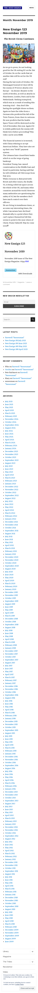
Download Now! (10, 270)
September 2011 (11, 871)
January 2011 (10, 895)
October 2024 (10, 422)
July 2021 (8, 536)
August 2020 (10, 569)
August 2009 (10, 939)
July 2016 (8, 701)
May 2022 (9, 507)
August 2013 (10, 804)
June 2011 (9, 880)
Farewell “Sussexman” (14, 337)
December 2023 (11, 451)
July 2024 (9, 431)
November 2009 (11, 933)
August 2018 (10, 627)
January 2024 (10, 448)
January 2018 (10, 648)
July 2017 (8, 666)
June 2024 (9, 434)
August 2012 (10, 839)
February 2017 (11, 680)
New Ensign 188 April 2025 (16, 349)
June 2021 (9, 539)
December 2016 (11, 686)
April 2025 (9, 410)
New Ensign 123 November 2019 (15, 31)
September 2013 (11, 801)
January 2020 (10, 589)
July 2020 (9, 572)
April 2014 (9, 780)
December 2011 (11, 862)
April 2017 (9, 674)
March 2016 (10, 713)
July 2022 (9, 501)
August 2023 (10, 463)
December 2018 (11, 619)
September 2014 (11, 765)
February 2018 (11, 645)
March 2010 (10, 924)
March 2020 (10, 583)
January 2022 (10, 519)
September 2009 (12, 936)
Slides (5, 972)
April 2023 (9, 475)
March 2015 (10, 748)
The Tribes (7, 962)
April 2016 (9, 710)
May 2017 (9, 671)
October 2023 (10, 457)
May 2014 (9, 777)
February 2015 (11, 751)
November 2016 (11, 689)
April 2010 (9, 921)
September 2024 (12, 425)
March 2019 (10, 616)
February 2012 (11, 856)
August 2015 (10, 733)
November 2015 (11, 724)
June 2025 (9, 404)
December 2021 (11, 522)
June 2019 (9, 607)
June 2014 (9, 774)
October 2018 (10, 622)
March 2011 (9, 889)
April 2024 (9, 440)
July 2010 (8, 912)
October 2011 (10, 868)
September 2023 (11, 460)
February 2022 (11, 516)
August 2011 (10, 874)
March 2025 (10, 413)
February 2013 (11, 821)
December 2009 (11, 930)
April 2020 (9, 580)
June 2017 (9, 669)
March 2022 (10, 513)
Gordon (8, 369)
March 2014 (10, 783)
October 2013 (10, 798)
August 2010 (10, 909)
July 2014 (8, 771)
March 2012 (10, 853)
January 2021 (10, 554)
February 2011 (10, 892)
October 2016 (10, 692)
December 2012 (11, 827)
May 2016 (9, 707)
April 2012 (9, 850)
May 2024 (9, 437)
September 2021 (11, 531)
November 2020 (11, 560)
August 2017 (10, 663)
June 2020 (9, 575)
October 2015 (10, 727)
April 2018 (9, 639)
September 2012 (11, 836)
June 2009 (9, 941)
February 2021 (11, 551)
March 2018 (10, 642)
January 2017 (10, 683)
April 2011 (9, 886)
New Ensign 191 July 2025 (15, 340)
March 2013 (10, 818)
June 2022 (9, 504)
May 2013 (9, 812)
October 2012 (10, 833)
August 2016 (10, 698)
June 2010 (9, 915)
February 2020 (11, 586)
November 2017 (11, 654)
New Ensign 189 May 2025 (16, 346)
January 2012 (10, 859)
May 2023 (9, 472)
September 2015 (11, 730)
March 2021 (10, 548)
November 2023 (11, 454)
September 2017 (11, 660)
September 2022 (12, 495)
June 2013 (9, 809)
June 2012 (9, 845)
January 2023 (10, 484)
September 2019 (11, 601)
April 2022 (9, 510)
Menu (31, 7)
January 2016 (10, 718)
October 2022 (10, 492)
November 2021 (11, 525)
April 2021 (9, 545)
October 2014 (10, 762)
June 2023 (9, 469)
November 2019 (11, 595)
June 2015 (9, 739)
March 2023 (10, 478)
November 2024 (11, 419)
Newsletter (7, 967)
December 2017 (11, 651)
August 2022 (10, 498)
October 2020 (10, 563)
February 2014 (11, 786)
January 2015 (10, 754)
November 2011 (11, 865)
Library (6, 951)
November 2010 (11, 900)
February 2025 (11, 416)
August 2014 (10, 768)
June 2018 (9, 633)
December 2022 (11, 487)
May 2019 (9, 610)
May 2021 (9, 542)
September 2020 (12, 566)
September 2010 (11, 906)
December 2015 (11, 721)
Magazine (21, 282)
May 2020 (9, 578)
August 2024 (10, 428)
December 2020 (11, 557)
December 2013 (11, 792)
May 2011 (8, 883)
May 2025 (9, 407)
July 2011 (8, 877)
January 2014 (10, 789)
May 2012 (9, 848)
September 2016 (11, 695)
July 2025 (9, 401)
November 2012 (11, 830)
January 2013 (10, 824)
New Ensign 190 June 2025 (16, 343)
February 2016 (11, 715)
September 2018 (11, 624)
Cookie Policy (19, 984)
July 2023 (9, 466)
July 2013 (8, 806)
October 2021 (10, 528)
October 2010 (10, 903)
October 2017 (10, 657)
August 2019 (10, 604)
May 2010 (9, 918)
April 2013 (9, 815)
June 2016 (9, 704)
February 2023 (11, 481)
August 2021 (10, 534)
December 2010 (11, 897)
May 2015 (9, 742)
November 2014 (11, 760)
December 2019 (11, 592)
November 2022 (11, 489)
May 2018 (9, 636)
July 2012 (8, 842)
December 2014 (11, 757)
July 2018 (8, 630)
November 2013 (11, 795)
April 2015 (9, 745)
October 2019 (10, 598)
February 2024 (11, 445)
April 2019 (9, 613)
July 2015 (8, 736)
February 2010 (11, 927)
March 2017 (10, 677)
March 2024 (10, 443)
